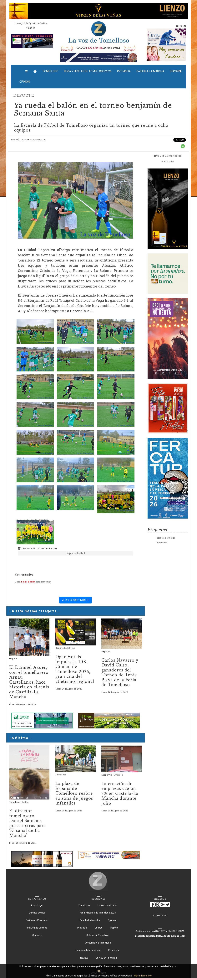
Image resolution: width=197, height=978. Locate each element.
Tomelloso (50, 71)
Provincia (124, 71)
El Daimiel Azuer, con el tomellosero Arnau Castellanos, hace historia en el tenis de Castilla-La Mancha (29, 682)
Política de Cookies (37, 927)
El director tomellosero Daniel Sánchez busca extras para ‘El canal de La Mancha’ (27, 823)
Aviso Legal (37, 905)
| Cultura (25, 802)
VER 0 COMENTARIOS (75, 600)
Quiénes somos (37, 912)
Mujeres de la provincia (88, 950)
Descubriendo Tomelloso (98, 942)
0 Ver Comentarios (169, 156)
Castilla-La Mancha (150, 71)
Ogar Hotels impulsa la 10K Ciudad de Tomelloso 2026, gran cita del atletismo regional (74, 669)
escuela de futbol (166, 538)
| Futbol (80, 553)
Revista (84, 957)
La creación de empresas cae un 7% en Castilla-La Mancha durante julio (120, 793)
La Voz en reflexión (107, 905)
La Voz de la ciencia (106, 957)
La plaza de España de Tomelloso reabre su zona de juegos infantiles (74, 793)
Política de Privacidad (37, 920)
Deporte (23, 95)
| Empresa (118, 775)
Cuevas (99, 927)
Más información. (143, 975)
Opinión (24, 81)
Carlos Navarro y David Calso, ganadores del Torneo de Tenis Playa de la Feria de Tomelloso (119, 672)
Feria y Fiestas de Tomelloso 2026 (87, 71)
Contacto (37, 935)
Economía (107, 775)
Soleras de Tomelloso (97, 935)
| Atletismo (69, 648)
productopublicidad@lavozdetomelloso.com (160, 936)
